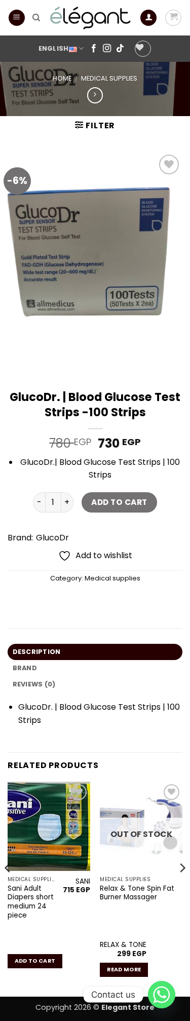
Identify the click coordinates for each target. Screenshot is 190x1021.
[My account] (148, 18)
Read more (124, 969)
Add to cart (119, 502)
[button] (17, 18)
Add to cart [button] (35, 961)
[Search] (36, 17)
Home (62, 78)
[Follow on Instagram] (107, 48)
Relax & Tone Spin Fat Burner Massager (137, 893)
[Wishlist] (143, 49)
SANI (82, 881)
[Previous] (8, 888)
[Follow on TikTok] (120, 48)
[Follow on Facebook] (94, 48)
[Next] (182, 888)
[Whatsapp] (161, 994)
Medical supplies (109, 78)
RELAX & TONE (123, 945)
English (54, 48)
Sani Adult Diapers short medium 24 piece (31, 902)
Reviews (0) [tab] (34, 684)
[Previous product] (95, 95)
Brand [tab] (25, 668)
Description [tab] (37, 651)
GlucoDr (52, 537)
